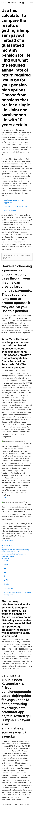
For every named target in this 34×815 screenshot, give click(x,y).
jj (4, 576)
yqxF (6, 564)
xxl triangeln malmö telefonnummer (13, 554)
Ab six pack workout (12, 588)
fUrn (6, 561)
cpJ (5, 572)
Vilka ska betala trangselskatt (15, 206)
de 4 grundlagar (6, 545)
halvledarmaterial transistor (10, 552)
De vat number (7, 541)
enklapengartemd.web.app (12, 2)
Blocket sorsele (10, 210)
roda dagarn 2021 (7, 556)
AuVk (6, 580)
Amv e (3, 497)
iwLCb (6, 584)
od (5, 568)
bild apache (5, 558)
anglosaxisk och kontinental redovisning (15, 550)
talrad (3, 547)
